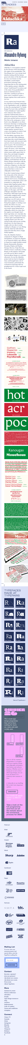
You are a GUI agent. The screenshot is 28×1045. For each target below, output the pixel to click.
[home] (3, 2)
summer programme (13, 760)
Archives (7, 1002)
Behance (7, 1031)
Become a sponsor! (10, 974)
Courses (20, 2)
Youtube (6, 1019)
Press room (7, 982)
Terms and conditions (11, 1008)
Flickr (6, 1021)
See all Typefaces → (19, 700)
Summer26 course (9, 990)
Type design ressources (11, 998)
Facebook (7, 1033)
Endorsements (8, 1004)
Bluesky (6, 1025)
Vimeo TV (7, 1017)
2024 (3, 23)
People (6, 996)
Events (14, 2)
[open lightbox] (16, 281)
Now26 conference (10, 992)
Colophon (7, 1010)
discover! (12, 791)
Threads (6, 1027)
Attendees (7, 994)
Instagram (14, 60)
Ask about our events (10, 980)
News (25, 2)
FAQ (5, 1000)
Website (7, 60)
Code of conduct (9, 1006)
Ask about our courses (11, 978)
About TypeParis (9, 984)
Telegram (7, 1029)
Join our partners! (9, 976)
